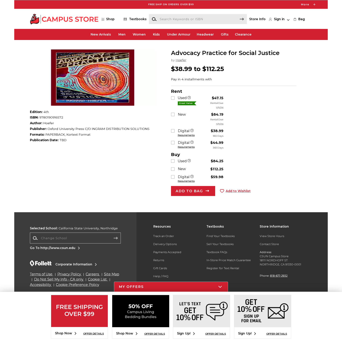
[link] (298, 19)
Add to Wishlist (238, 191)
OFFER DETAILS (93, 333)
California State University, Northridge (74, 228)
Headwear (205, 34)
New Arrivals (100, 34)
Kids (156, 34)
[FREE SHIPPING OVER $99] (79, 324)
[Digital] (192, 131)
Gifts (225, 34)
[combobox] (75, 238)
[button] (171, 4)
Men (122, 34)
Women (139, 34)
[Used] (189, 98)
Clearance (243, 34)
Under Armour (178, 34)
